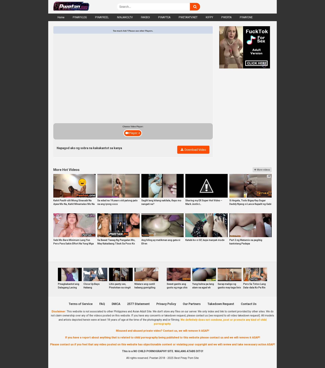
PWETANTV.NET (188, 17)
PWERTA (226, 17)
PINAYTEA (164, 17)
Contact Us (248, 304)
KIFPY (209, 17)
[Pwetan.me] (71, 7)
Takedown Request (220, 304)
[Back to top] (313, 357)
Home (60, 17)
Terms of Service (81, 304)
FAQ (102, 304)
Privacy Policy (166, 304)
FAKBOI (145, 17)
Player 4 (134, 133)
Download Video (195, 149)
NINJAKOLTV (125, 17)
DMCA (116, 304)
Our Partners (192, 304)
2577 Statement (138, 304)
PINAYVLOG (80, 17)
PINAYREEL (102, 17)
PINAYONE (246, 17)
